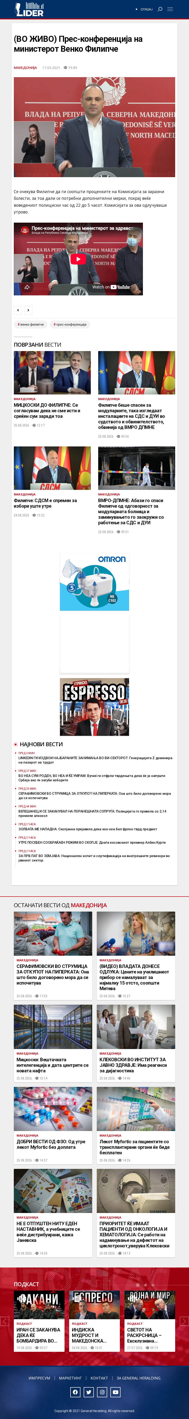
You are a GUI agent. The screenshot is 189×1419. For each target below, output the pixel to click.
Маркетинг (70, 1378)
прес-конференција (71, 324)
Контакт (99, 1378)
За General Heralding (138, 1378)
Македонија (25, 67)
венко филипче (32, 324)
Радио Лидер (29, 9)
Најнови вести (41, 744)
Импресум (39, 1378)
